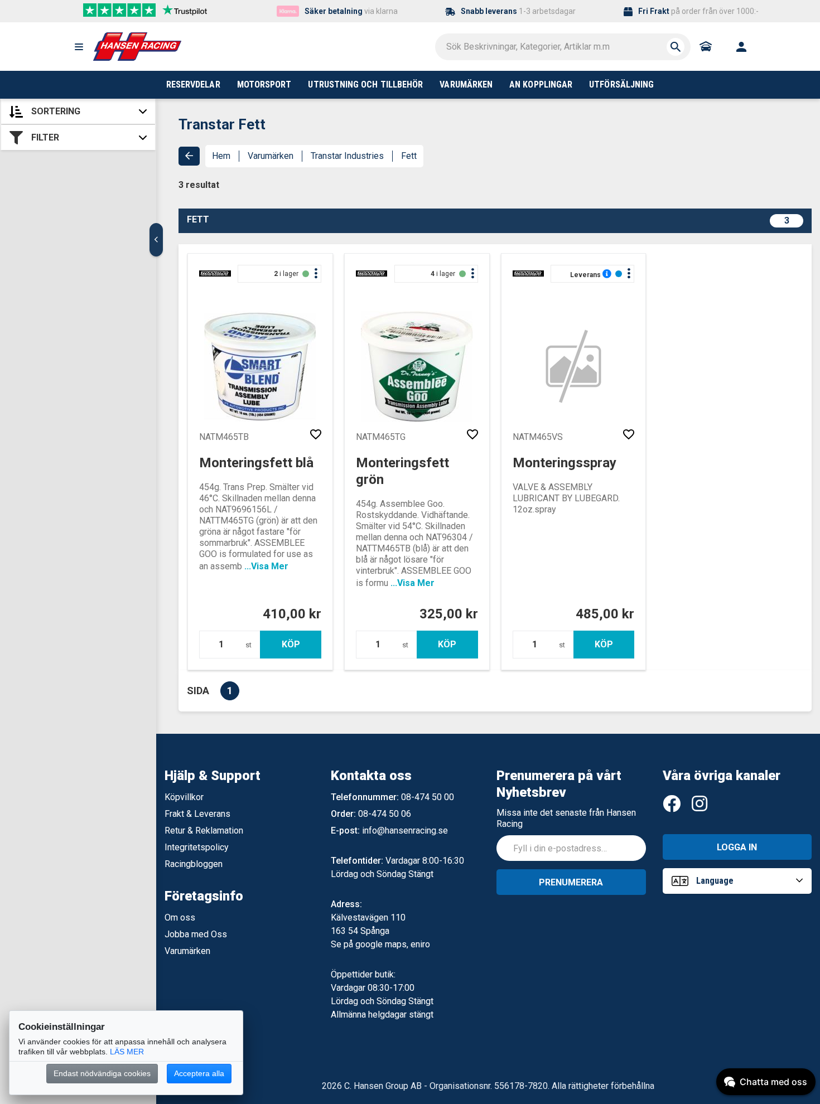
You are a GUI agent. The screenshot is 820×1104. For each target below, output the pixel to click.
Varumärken (270, 156)
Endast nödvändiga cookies (102, 1073)
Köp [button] (291, 644)
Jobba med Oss (196, 934)
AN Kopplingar (540, 84)
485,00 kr (605, 614)
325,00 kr (448, 614)
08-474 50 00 (427, 797)
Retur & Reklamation (204, 830)
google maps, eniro (392, 944)
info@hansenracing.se (405, 830)
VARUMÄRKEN (466, 84)
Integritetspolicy (197, 847)
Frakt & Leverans (197, 813)
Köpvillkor (184, 797)
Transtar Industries (347, 156)
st (248, 645)
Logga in (737, 847)
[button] (79, 47)
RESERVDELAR (193, 84)
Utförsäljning (621, 84)
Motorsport (264, 84)
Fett (409, 156)
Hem (221, 156)
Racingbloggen (194, 864)
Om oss (180, 917)
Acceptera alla (199, 1073)
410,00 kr (292, 614)
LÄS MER (127, 1051)
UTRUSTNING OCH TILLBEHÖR (365, 84)
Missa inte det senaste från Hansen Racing (566, 818)
